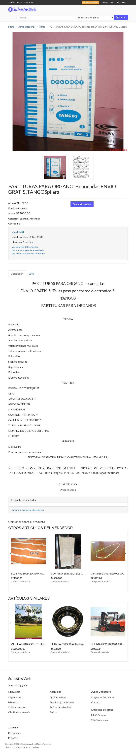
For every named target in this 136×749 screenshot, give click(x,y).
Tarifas (53, 712)
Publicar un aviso (17, 707)
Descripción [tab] (17, 273)
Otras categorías (26, 26)
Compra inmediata (82, 204)
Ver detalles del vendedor (25, 246)
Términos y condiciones (62, 702)
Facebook (15, 733)
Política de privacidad (60, 707)
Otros (42, 26)
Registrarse (108, 2)
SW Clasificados (99, 720)
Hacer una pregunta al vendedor (28, 250)
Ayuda (19, 2)
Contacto (28, 2)
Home (11, 26)
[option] (68, 91)
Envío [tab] (31, 273)
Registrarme (14, 697)
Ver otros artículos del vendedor (28, 253)
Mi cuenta (121, 2)
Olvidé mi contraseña (19, 712)
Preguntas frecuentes (102, 697)
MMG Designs (98, 715)
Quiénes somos (58, 697)
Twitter (14, 738)
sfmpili (15, 231)
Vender (11, 2)
